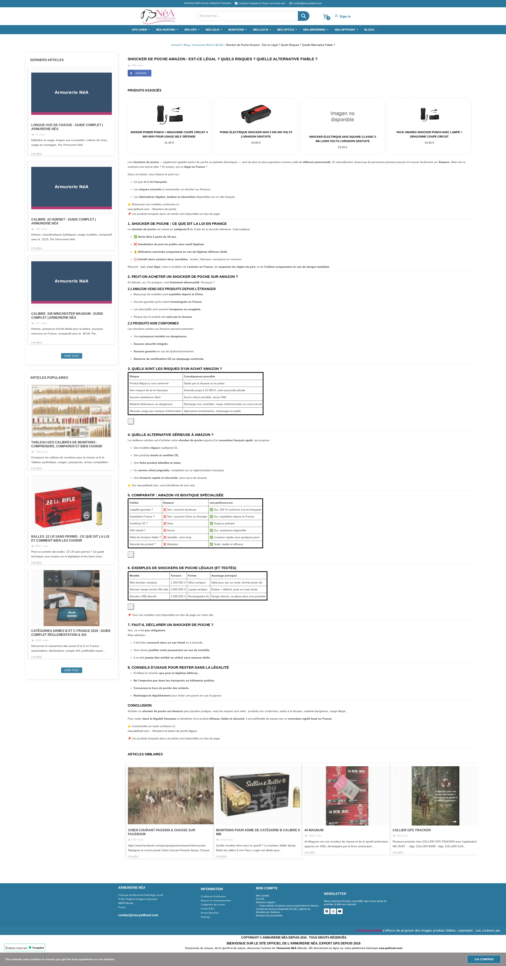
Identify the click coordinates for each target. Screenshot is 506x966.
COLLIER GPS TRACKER (412, 830)
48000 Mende (125, 903)
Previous (468, 769)
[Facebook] (326, 911)
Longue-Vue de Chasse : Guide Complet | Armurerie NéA (67, 127)
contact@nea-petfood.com (138, 915)
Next (474, 769)
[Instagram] (333, 911)
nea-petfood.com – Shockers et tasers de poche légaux (162, 730)
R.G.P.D (260, 899)
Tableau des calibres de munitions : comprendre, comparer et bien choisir (66, 444)
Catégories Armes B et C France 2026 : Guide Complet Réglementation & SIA (71, 632)
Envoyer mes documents (269, 915)
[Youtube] (340, 911)
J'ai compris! (484, 959)
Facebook (141, 73)
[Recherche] (303, 16)
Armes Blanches (210, 912)
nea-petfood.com (147, 485)
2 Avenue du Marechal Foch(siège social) (140, 895)
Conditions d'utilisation (213, 896)
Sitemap (205, 917)
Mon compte (262, 895)
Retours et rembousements (216, 900)
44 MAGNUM (313, 830)
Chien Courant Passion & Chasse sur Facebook (161, 832)
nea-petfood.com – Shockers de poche (152, 209)
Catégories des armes (213, 904)
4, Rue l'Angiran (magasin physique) (138, 899)
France (122, 907)
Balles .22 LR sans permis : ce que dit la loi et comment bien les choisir (70, 538)
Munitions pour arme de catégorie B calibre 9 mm (258, 832)
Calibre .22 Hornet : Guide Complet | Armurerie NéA (63, 221)
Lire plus (36, 153)
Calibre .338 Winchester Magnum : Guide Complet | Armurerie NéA (67, 315)
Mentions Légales (265, 902)
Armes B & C (208, 908)
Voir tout (71, 355)
